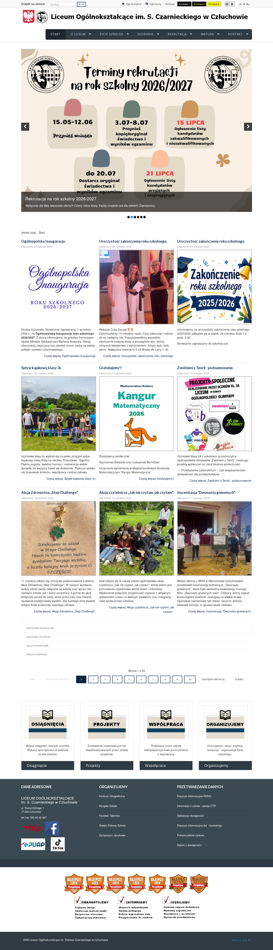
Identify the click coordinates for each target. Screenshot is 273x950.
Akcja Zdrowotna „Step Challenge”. (49, 492)
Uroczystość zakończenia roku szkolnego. (133, 241)
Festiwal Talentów (109, 816)
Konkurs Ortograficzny (112, 796)
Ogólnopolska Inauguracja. (43, 241)
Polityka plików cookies (190, 835)
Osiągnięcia (37, 765)
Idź (83, 4)
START (55, 34)
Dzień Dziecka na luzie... (41, 628)
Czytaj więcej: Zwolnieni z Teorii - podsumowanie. (220, 480)
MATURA (207, 34)
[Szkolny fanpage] (52, 828)
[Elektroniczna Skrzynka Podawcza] (33, 844)
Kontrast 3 (213, 4)
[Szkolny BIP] (33, 828)
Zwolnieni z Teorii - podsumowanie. (205, 368)
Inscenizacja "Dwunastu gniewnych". (206, 492)
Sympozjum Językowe (112, 835)
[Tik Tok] (58, 844)
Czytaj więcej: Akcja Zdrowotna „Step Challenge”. (65, 611)
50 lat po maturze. (37, 645)
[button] (25, 127)
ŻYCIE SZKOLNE (111, 34)
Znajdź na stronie (33, 4)
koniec (239, 679)
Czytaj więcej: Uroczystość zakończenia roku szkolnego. (138, 356)
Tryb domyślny (133, 4)
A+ (248, 4)
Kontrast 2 (199, 4)
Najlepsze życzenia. (38, 636)
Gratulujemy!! (110, 368)
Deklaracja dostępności (190, 816)
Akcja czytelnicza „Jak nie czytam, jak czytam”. (136, 492)
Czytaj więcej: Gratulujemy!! (156, 478)
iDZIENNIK (145, 34)
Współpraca (155, 765)
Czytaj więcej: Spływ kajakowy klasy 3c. (71, 478)
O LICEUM (78, 34)
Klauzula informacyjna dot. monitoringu (199, 825)
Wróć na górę (239, 940)
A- (240, 4)
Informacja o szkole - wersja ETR (196, 806)
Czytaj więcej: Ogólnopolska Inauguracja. (70, 356)
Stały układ (227, 3)
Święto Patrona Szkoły (112, 825)
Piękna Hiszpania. (37, 654)
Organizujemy (216, 765)
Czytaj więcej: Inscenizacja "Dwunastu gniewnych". (220, 611)
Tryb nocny (155, 4)
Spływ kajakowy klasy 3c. (41, 368)
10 (189, 679)
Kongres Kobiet (108, 806)
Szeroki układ (232, 3)
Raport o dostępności (189, 845)
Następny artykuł (213, 679)
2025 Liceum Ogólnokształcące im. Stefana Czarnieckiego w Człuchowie (65, 940)
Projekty (93, 765)
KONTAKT (235, 34)
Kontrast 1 (184, 4)
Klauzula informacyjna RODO (194, 796)
